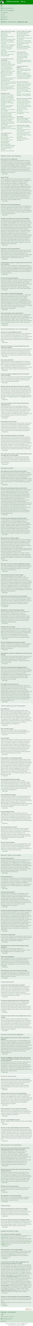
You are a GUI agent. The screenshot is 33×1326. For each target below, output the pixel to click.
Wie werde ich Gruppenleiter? (24, 40)
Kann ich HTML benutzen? (7, 137)
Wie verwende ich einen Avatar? (8, 82)
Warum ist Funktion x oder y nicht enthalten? (23, 130)
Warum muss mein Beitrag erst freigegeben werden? (8, 126)
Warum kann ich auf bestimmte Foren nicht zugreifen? (8, 113)
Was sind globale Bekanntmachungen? (6, 143)
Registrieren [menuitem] (5, 19)
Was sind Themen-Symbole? (7, 150)
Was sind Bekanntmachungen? (8, 145)
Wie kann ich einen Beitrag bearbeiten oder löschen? (7, 98)
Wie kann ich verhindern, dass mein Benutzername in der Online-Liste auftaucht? (8, 66)
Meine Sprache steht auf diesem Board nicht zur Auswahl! (6, 75)
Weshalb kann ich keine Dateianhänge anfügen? (6, 115)
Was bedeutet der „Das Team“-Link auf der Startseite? (24, 48)
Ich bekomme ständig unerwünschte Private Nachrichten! (22, 58)
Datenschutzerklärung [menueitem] (7, 8)
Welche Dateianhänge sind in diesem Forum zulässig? (23, 118)
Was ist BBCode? (4, 135)
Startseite (4, 21)
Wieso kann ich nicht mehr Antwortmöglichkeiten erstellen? (7, 107)
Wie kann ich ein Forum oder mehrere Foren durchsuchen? (24, 83)
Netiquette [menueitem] (4, 12)
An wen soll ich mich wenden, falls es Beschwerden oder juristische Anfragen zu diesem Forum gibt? (24, 134)
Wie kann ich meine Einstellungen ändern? (6, 62)
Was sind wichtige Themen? (7, 146)
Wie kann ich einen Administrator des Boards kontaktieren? (23, 139)
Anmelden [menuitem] (4, 17)
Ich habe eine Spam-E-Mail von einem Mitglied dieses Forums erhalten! (24, 62)
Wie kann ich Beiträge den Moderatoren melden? (7, 119)
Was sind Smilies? (5, 138)
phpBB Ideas (11, 1254)
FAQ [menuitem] (3, 14)
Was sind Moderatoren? (22, 34)
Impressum (3, 1321)
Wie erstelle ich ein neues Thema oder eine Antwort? (7, 95)
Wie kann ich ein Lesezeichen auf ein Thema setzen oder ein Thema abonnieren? (24, 107)
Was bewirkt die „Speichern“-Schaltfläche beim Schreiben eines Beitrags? (8, 123)
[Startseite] (3, 0)
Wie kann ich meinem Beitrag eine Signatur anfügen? (8, 100)
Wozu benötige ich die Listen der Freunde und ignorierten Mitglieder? (24, 70)
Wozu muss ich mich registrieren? (6, 33)
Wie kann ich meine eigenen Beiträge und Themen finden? (24, 94)
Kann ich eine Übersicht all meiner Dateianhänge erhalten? (24, 121)
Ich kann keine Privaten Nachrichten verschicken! (23, 54)
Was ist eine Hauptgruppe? (23, 46)
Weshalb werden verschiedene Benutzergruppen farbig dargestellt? (24, 43)
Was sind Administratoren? (23, 32)
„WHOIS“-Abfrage (20, 1269)
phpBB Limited (13, 396)
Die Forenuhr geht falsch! (7, 68)
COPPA (22, 223)
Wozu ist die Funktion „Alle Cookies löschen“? (7, 55)
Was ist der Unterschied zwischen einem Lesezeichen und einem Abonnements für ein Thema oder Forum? (24, 102)
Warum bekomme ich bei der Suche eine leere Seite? (24, 89)
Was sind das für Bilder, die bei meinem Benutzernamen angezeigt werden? (8, 79)
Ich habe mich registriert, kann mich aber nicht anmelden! (8, 40)
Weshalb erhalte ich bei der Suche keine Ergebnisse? (23, 86)
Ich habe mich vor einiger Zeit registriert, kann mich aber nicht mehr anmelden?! (8, 46)
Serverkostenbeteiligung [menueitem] (8, 10)
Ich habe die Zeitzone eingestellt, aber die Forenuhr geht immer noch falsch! (8, 71)
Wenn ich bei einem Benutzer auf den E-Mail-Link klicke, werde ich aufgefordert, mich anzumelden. (8, 88)
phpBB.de (24, 396)
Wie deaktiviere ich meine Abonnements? (23, 112)
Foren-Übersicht (12, 21)
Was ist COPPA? (4, 35)
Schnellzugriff (16, 6)
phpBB (11, 1323)
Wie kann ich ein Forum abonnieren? (22, 110)
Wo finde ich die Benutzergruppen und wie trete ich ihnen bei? (24, 38)
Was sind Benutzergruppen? (23, 35)
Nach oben (5, 174)
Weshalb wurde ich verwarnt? (8, 117)
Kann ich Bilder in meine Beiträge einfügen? (6, 140)
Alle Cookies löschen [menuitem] (7, 1318)
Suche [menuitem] (1, 24)
